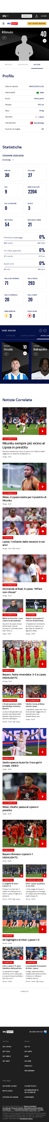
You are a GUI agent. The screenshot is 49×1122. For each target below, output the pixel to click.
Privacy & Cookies (17, 1108)
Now (26, 1056)
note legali (7, 1091)
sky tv (27, 1047)
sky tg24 (6, 1051)
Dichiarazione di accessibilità (31, 1091)
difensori (10, 336)
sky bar (27, 1061)
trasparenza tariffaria (22, 1110)
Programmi (29, 1071)
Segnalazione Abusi (26, 1118)
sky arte (6, 1061)
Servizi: (27, 1041)
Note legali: (7, 1081)
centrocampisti (28, 336)
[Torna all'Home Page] (12, 23)
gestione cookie (10, 1086)
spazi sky (28, 1066)
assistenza (33, 1110)
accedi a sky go (36, 1032)
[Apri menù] (4, 23)
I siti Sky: (6, 1041)
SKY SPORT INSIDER (36, 23)
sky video (7, 1056)
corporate (29, 1097)
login (43, 16)
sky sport (7, 1047)
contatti (41, 1110)
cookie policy (30, 1086)
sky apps (28, 1051)
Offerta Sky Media (10, 1097)
